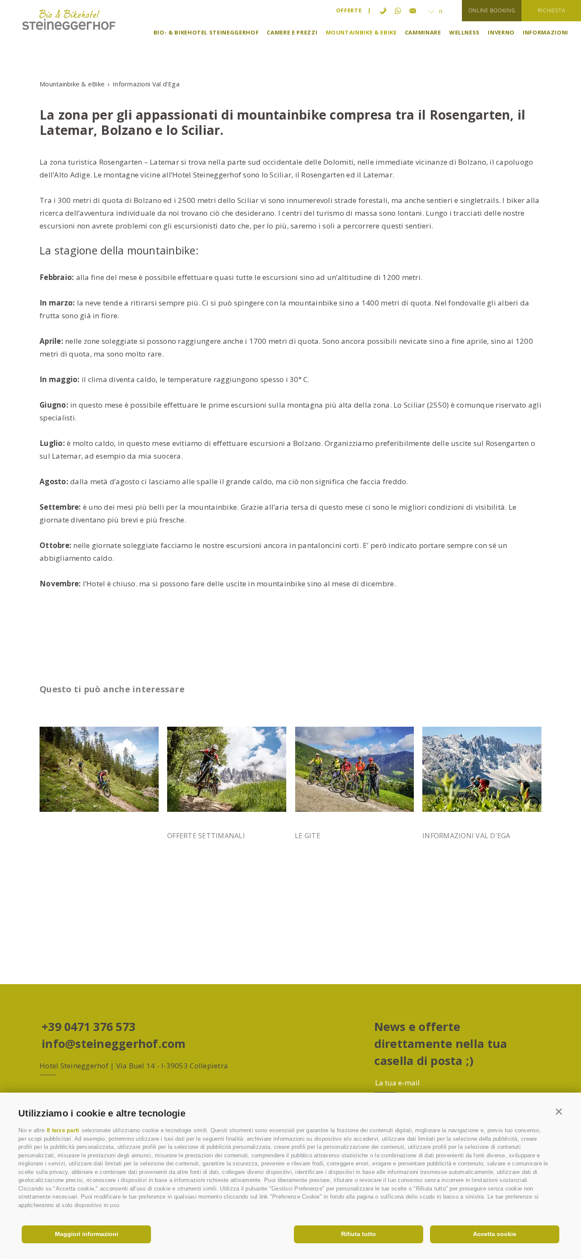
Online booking (491, 10)
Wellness (464, 32)
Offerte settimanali (206, 835)
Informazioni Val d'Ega (466, 835)
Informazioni (545, 32)
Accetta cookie (494, 1233)
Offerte (349, 10)
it (440, 11)
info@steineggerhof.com (114, 1043)
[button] (559, 1111)
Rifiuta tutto (358, 1233)
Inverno (501, 32)
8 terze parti (63, 1130)
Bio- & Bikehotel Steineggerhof (206, 32)
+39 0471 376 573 (88, 1026)
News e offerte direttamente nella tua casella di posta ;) (440, 1043)
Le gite (307, 835)
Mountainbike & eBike (361, 32)
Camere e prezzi (292, 32)
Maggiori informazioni (86, 1233)
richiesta (551, 10)
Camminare (423, 32)
